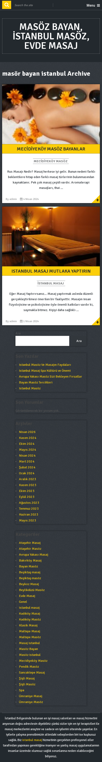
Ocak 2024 (26, 473)
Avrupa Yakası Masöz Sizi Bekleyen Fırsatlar (50, 377)
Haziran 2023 (28, 514)
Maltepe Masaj (29, 631)
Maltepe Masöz (30, 637)
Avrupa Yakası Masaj (33, 555)
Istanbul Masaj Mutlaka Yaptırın (51, 271)
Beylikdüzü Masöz (32, 590)
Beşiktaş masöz (30, 578)
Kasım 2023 (27, 485)
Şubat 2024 (27, 467)
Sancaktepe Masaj (32, 672)
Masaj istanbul (29, 643)
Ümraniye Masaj (30, 696)
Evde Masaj (27, 596)
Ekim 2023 (26, 491)
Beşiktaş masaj (29, 572)
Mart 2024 (26, 461)
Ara (18, 333)
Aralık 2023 (27, 479)
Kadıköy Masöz (30, 619)
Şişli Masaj (27, 678)
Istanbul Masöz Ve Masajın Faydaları (45, 365)
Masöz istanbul (30, 655)
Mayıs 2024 (27, 450)
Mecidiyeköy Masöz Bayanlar (51, 149)
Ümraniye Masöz (31, 702)
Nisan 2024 (27, 456)
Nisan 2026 (27, 432)
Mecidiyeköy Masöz (50, 161)
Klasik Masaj (28, 625)
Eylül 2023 (26, 497)
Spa (21, 690)
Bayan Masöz (28, 566)
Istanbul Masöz (30, 388)
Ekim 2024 (26, 444)
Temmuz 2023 (29, 509)
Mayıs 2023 (27, 520)
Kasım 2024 (27, 438)
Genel (23, 602)
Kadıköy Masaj (29, 614)
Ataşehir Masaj (30, 543)
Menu (91, 5)
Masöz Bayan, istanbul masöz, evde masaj (51, 36)
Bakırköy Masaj (30, 560)
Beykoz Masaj (29, 584)
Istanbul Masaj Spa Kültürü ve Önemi (45, 371)
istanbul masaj (50, 283)
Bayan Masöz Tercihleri (35, 382)
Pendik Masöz (29, 667)
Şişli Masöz (27, 684)
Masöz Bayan (28, 649)
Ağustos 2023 (29, 503)
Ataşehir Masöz (30, 549)
